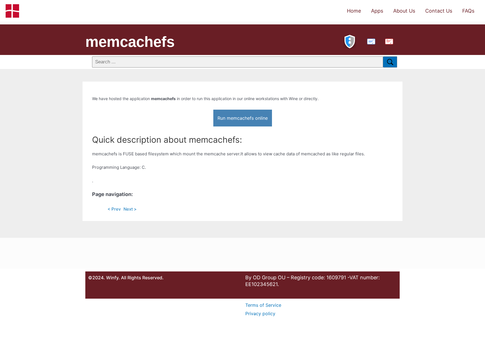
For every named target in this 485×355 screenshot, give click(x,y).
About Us (404, 11)
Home (354, 11)
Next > (130, 209)
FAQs (468, 11)
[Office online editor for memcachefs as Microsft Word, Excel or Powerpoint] (370, 40)
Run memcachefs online (243, 118)
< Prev (114, 209)
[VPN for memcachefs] (349, 40)
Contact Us (438, 11)
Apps (377, 11)
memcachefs (130, 41)
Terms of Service (263, 305)
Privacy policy (260, 313)
